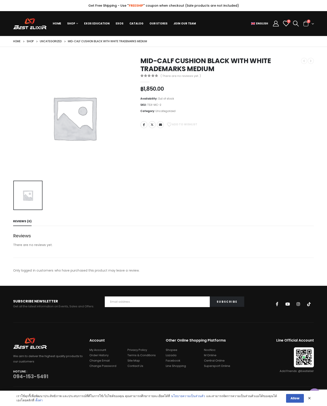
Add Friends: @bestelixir (297, 371)
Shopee (171, 350)
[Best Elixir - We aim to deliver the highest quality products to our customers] (29, 23)
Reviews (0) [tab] (22, 221)
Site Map (133, 360)
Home (57, 23)
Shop (71, 23)
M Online (210, 355)
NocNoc (210, 350)
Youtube (287, 304)
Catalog (136, 23)
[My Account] (275, 23)
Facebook (143, 124)
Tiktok (309, 304)
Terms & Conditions (141, 355)
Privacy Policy (137, 350)
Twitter (152, 124)
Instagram (298, 304)
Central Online (214, 360)
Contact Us (135, 366)
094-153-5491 (30, 376)
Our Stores (158, 23)
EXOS (119, 23)
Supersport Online (217, 366)
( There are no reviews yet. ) (180, 76)
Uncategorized (165, 111)
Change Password (102, 366)
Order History (99, 355)
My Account (97, 350)
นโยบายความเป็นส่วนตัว (188, 396)
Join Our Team (185, 23)
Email (160, 124)
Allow (295, 398)
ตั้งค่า (39, 400)
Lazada (171, 355)
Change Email (99, 360)
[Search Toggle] (295, 23)
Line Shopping (176, 366)
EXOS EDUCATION (97, 23)
